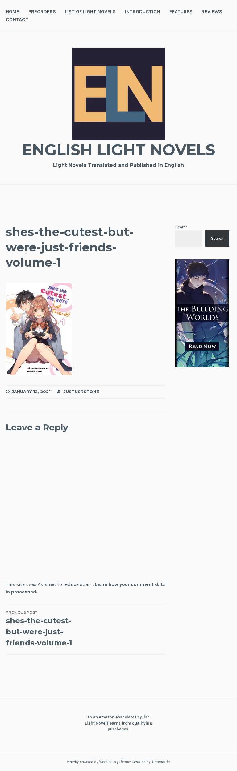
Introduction (142, 11)
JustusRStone (81, 391)
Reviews (212, 11)
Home (12, 11)
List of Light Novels (90, 11)
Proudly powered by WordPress (91, 762)
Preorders (42, 11)
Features (181, 11)
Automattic (160, 762)
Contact (17, 19)
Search (181, 227)
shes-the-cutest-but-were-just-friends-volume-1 (39, 628)
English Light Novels (118, 149)
